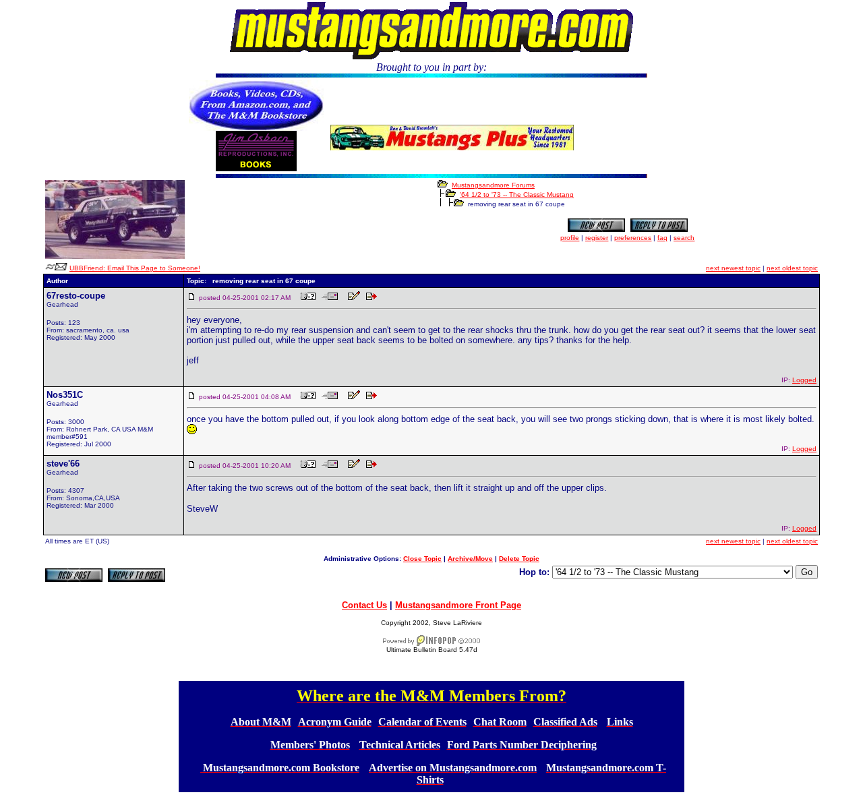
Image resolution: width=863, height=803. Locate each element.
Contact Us (364, 605)
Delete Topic (519, 558)
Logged (804, 380)
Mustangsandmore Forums (493, 185)
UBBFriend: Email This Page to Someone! (134, 268)
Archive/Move (470, 558)
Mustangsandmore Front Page (458, 605)
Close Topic (422, 558)
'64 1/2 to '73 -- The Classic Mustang (517, 194)
